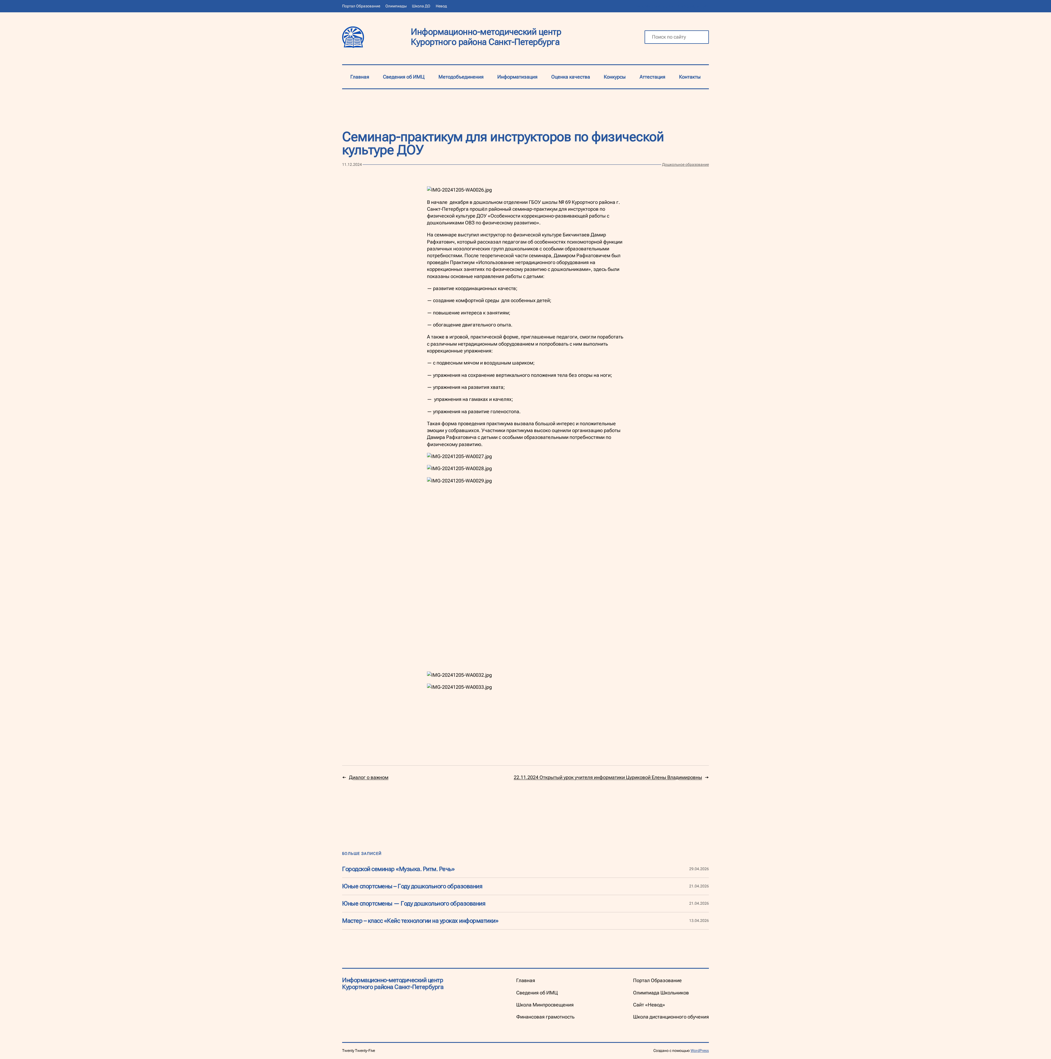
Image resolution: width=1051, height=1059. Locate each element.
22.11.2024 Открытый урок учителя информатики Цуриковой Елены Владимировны (608, 777)
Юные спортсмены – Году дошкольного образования (412, 886)
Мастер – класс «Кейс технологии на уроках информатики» (420, 921)
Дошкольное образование (685, 164)
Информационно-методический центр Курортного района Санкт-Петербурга (486, 37)
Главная (359, 77)
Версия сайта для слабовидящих (671, 6)
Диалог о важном (368, 777)
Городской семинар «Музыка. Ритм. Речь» (398, 869)
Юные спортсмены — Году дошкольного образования (413, 904)
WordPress (700, 1050)
